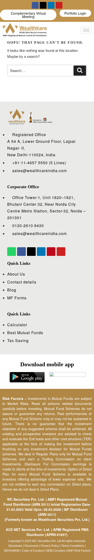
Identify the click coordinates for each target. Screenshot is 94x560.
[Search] (80, 71)
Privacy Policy (50, 546)
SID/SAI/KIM (12, 550)
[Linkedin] (51, 5)
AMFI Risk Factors (79, 550)
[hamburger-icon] (86, 30)
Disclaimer (15, 546)
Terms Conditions (72, 546)
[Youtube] (59, 5)
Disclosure (32, 546)
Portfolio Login (75, 13)
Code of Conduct (33, 550)
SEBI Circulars (55, 550)
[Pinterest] (51, 251)
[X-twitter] (43, 5)
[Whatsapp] (11, 251)
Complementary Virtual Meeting (28, 15)
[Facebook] (35, 5)
